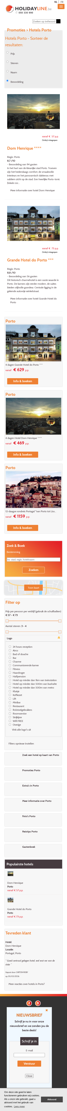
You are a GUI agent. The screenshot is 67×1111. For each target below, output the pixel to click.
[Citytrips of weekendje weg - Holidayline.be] (28, 9)
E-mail (29, 1050)
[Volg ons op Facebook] (29, 1002)
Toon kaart (33, 587)
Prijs (13, 53)
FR (62, 1)
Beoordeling (17, 81)
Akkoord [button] (51, 1099)
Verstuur (29, 1063)
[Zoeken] (58, 21)
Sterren (14, 63)
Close (29, 1075)
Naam (14, 72)
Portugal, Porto (13, 953)
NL (55, 1)
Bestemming (13, 551)
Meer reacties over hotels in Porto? (27, 983)
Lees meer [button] (19, 1106)
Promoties (16, 29)
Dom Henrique (13, 945)
